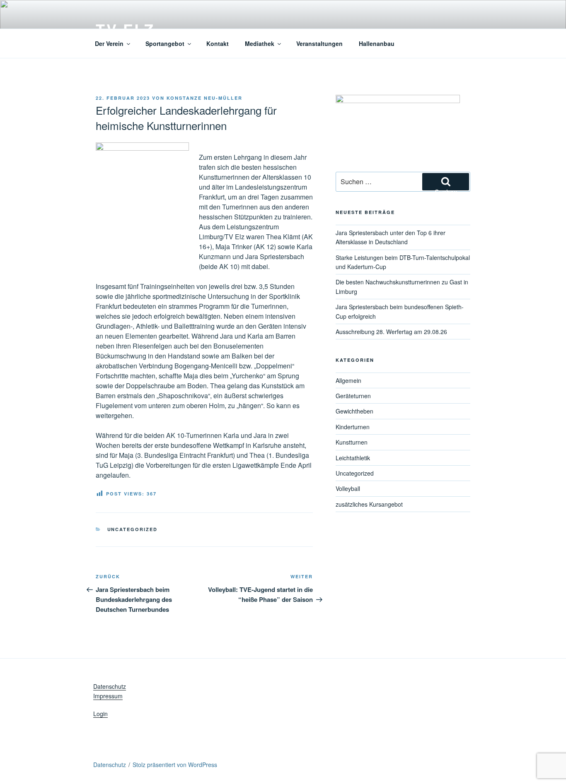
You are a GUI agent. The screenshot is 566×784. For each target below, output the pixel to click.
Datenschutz (109, 686)
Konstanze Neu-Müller (204, 98)
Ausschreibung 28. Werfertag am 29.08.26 (391, 331)
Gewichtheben (354, 411)
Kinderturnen (353, 427)
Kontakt (217, 43)
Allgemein (348, 380)
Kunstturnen (352, 442)
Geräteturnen (353, 396)
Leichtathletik (353, 458)
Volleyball (348, 488)
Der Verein (109, 43)
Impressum (108, 696)
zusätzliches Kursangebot (369, 504)
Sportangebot (164, 43)
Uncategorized (132, 529)
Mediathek (259, 43)
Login (100, 713)
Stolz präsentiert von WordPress (175, 764)
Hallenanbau (376, 43)
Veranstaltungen (319, 43)
